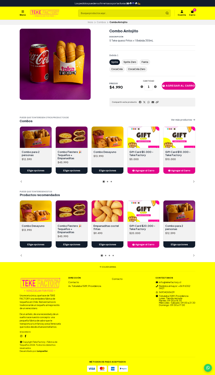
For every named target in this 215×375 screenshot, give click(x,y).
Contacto (73, 282)
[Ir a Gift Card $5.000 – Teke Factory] (143, 137)
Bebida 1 (113, 55)
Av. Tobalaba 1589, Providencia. (85, 286)
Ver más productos (181, 120)
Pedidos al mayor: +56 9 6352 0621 (174, 287)
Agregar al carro (180, 85)
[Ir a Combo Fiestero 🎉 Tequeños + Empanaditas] (72, 137)
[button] (157, 102)
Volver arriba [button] (109, 267)
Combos (101, 22)
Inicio (90, 22)
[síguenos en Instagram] (21, 336)
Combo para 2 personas (31, 153)
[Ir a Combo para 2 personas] (36, 137)
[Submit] (167, 13)
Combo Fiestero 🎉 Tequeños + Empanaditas (70, 155)
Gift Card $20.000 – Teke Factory (142, 227)
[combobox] (124, 13)
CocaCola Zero (136, 69)
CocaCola (117, 69)
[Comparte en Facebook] (140, 102)
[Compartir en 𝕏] (144, 102)
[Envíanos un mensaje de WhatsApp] (208, 368)
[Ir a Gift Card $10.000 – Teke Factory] (179, 137)
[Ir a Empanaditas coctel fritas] (107, 211)
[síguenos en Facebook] (25, 336)
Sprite (114, 62)
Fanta (144, 62)
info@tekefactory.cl (170, 282)
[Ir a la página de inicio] (44, 13)
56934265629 (167, 292)
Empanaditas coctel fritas (106, 227)
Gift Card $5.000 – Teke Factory (141, 153)
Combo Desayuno (104, 152)
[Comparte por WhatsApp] (148, 102)
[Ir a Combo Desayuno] (107, 137)
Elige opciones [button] (35, 170)
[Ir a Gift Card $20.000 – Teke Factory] (143, 211)
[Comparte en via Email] (152, 102)
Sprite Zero (130, 62)
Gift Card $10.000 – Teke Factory (177, 153)
